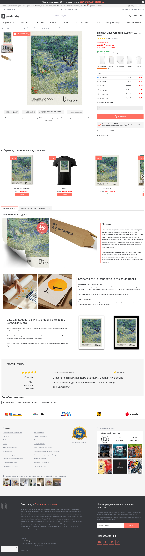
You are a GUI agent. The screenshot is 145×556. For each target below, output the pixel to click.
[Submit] (48, 15)
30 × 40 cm (103, 77)
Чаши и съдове (82, 23)
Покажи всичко (29, 388)
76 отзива (114, 38)
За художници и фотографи (43, 447)
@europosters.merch (110, 433)
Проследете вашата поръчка (12, 432)
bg (141, 5)
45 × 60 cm (103, 86)
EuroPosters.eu (14, 16)
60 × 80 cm (103, 90)
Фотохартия (102, 66)
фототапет (120, 66)
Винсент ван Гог (8, 402)
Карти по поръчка (50, 5)
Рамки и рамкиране (28, 5)
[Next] (143, 176)
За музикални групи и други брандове (46, 455)
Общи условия (8, 451)
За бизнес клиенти (134, 23)
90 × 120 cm (104, 98)
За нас (5, 443)
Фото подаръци (39, 5)
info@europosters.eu (32, 541)
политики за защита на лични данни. (129, 529)
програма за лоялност (123, 125)
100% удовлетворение (79, 442)
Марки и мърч (8, 23)
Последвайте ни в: (106, 428)
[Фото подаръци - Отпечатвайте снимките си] (130, 16)
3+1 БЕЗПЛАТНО (9, 9)
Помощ (4, 5)
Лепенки (36, 440)
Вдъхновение (61, 5)
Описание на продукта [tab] (9, 208)
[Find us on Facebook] (105, 542)
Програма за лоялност (10, 466)
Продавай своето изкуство (75, 5)
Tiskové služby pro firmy (41, 462)
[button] (17, 547)
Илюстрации (25, 23)
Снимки (53, 23)
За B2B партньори (40, 458)
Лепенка (129, 66)
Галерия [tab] (42, 208)
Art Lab (86, 5)
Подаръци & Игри (113, 23)
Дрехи (97, 23)
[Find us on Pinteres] (111, 542)
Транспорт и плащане (14, 5)
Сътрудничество (39, 443)
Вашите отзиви (39, 432)
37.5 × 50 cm (104, 81)
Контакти (6, 436)
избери (22, 194)
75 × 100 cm (104, 94)
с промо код (110, 45)
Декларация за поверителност (13, 458)
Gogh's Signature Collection (27, 402)
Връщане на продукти (10, 455)
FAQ (4, 440)
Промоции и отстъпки (95, 5)
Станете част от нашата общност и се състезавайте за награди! (34, 476)
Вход (132, 5)
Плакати (66, 23)
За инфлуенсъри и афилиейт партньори (47, 451)
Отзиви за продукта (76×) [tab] (28, 208)
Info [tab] (49, 208)
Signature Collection (49, 402)
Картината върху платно (111, 67)
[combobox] (78, 16)
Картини (40, 23)
